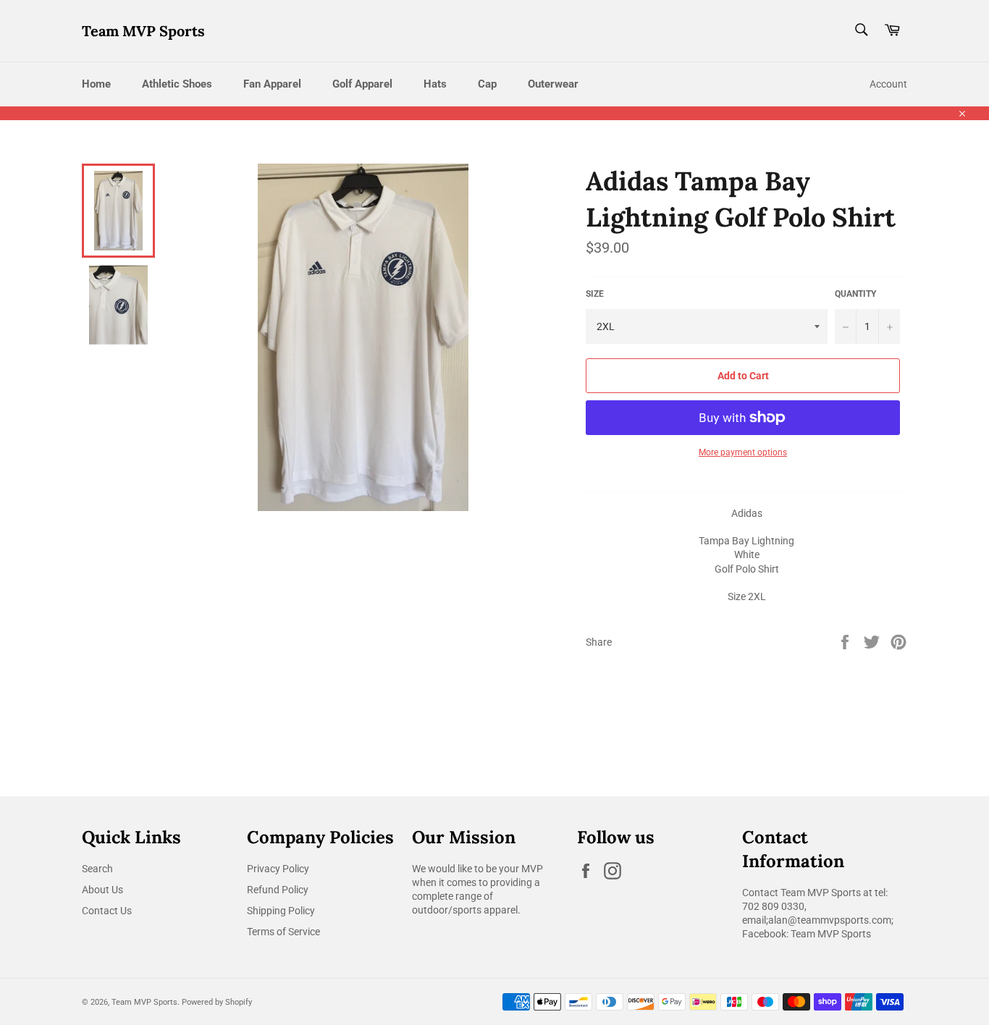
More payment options (743, 452)
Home (96, 83)
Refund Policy (277, 889)
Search (97, 868)
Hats (435, 83)
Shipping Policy (281, 910)
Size (595, 294)
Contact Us (107, 910)
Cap (487, 83)
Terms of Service (283, 931)
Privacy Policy (278, 868)
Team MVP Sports (143, 31)
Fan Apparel (272, 83)
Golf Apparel (362, 83)
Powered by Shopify (217, 1002)
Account (888, 84)
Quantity (855, 294)
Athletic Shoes (177, 83)
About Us (102, 889)
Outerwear (553, 83)
